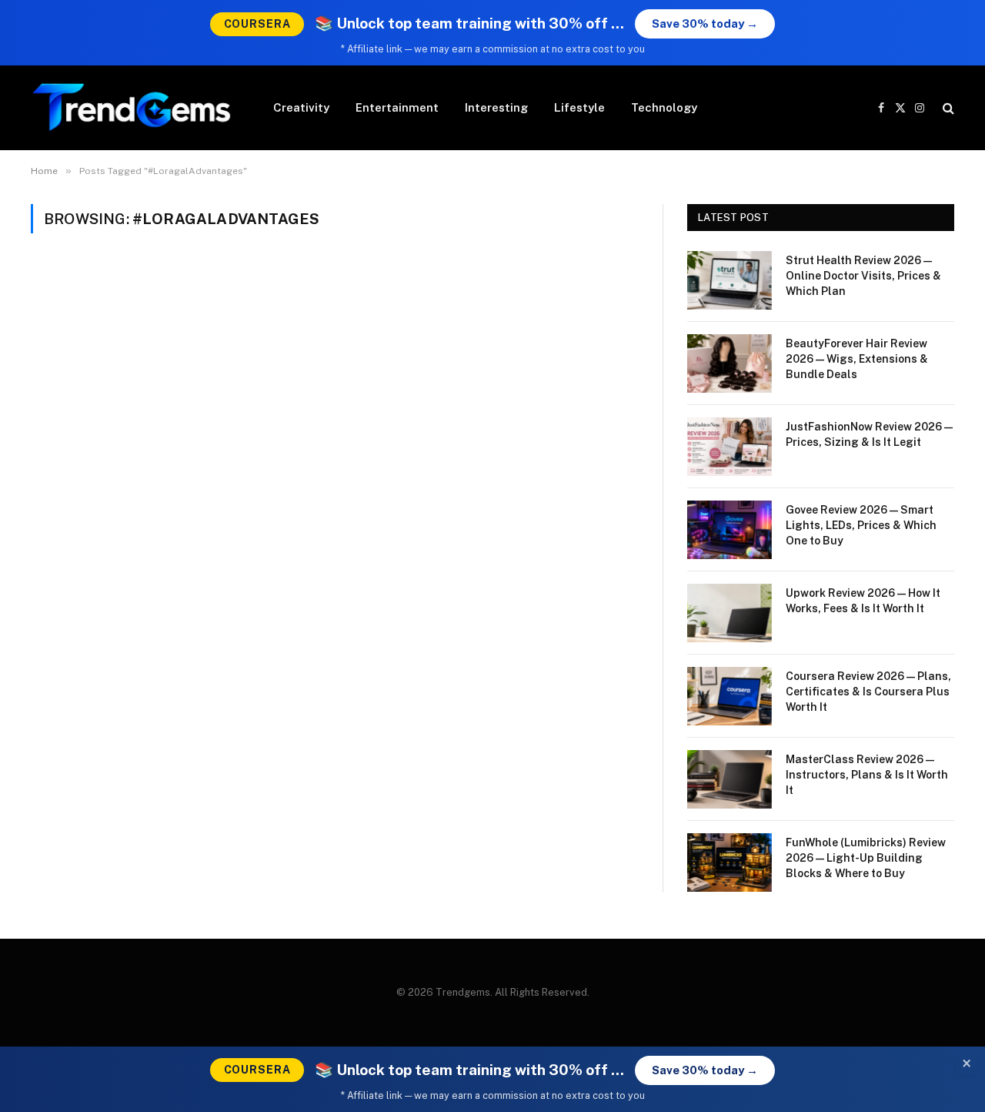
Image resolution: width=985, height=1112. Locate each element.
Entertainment (397, 107)
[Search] (947, 108)
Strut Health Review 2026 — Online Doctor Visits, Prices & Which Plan (863, 275)
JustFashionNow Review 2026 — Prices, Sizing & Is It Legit (869, 434)
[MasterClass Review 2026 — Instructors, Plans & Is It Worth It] (729, 779)
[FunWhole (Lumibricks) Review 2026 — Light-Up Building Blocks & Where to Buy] (729, 862)
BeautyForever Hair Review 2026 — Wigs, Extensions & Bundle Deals (857, 358)
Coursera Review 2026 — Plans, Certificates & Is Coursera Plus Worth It (868, 691)
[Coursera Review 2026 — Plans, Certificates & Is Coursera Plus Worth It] (729, 696)
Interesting (496, 107)
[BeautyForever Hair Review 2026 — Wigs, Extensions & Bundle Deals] (729, 363)
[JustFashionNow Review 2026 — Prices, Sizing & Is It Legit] (729, 446)
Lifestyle (579, 107)
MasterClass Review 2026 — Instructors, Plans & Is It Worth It (867, 774)
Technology (664, 107)
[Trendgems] (132, 107)
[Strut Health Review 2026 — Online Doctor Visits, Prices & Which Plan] (729, 280)
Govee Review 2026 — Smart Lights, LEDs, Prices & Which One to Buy (861, 525)
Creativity (301, 107)
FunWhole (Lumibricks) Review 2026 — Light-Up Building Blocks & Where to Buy (866, 857)
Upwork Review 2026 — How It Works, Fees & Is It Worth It (863, 601)
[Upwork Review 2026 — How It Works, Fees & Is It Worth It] (729, 613)
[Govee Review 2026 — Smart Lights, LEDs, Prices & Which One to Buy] (729, 530)
